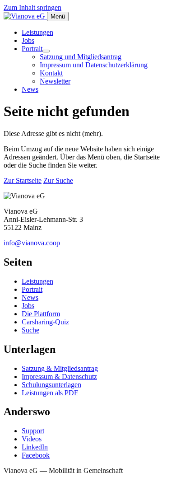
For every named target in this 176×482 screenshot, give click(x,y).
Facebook (36, 455)
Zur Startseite (23, 180)
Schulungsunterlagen (51, 384)
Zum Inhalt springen (32, 7)
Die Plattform (41, 314)
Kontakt (51, 73)
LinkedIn (35, 447)
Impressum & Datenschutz (59, 376)
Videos (32, 439)
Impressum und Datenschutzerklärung (94, 65)
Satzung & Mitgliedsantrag (60, 368)
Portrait (32, 48)
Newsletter (55, 81)
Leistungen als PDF (50, 393)
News (30, 89)
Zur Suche (58, 180)
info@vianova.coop (32, 243)
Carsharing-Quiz (45, 322)
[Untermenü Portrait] (46, 51)
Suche (30, 330)
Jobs (28, 40)
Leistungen (37, 32)
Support (33, 431)
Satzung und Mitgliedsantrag (80, 57)
